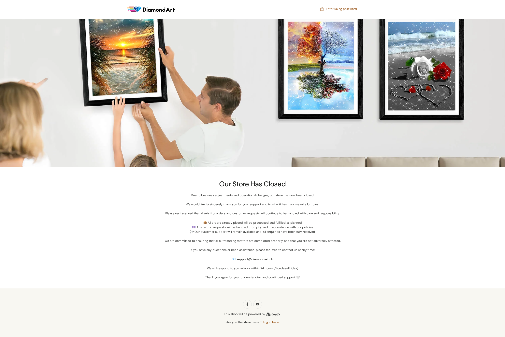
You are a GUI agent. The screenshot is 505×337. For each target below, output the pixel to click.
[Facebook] (247, 304)
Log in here (271, 322)
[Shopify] (273, 314)
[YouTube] (257, 304)
